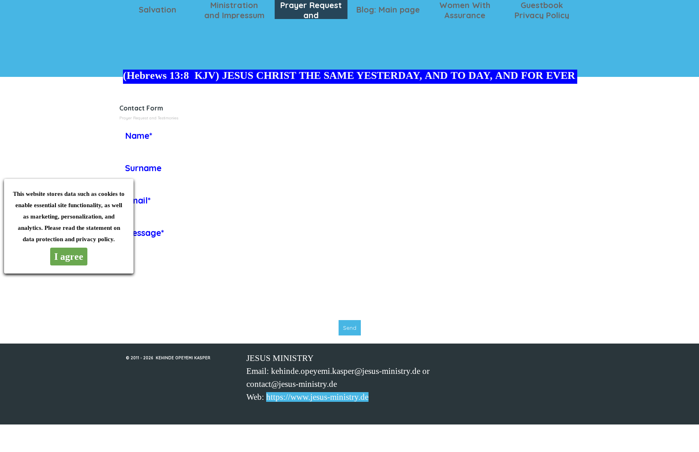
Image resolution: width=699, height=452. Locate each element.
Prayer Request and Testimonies (311, 15)
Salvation (157, 9)
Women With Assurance (464, 10)
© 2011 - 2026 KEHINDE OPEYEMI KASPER (168, 357)
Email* (138, 200)
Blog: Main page (388, 9)
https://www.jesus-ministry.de (317, 397)
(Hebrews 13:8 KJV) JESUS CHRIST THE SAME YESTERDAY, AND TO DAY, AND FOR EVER (349, 75)
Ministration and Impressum (234, 10)
